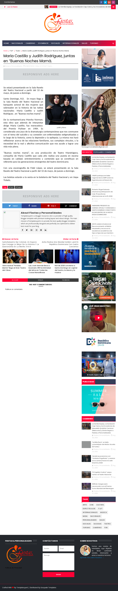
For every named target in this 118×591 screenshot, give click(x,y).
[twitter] (105, 2)
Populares (99, 152)
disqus (40, 280)
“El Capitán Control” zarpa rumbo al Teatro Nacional (101, 473)
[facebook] (101, 2)
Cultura (100, 505)
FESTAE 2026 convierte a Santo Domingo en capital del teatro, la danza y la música (66, 269)
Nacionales (17, 43)
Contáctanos (9, 2)
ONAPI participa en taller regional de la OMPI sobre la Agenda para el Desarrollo (102, 177)
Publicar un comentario (13, 289)
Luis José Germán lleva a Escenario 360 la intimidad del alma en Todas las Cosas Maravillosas (40, 269)
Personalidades (11, 49)
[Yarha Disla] (113, 587)
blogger (15, 280)
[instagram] (113, 2)
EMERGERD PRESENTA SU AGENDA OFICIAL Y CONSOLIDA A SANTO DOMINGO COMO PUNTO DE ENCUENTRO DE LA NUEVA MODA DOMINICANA (104, 210)
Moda (85, 516)
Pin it (53, 206)
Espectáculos (89, 509)
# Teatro (19, 187)
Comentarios (110, 152)
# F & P (11, 187)
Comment (73, 206)
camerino (41, 7)
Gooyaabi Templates (48, 587)
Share (34, 206)
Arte (85, 505)
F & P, (45, 66)
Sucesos (98, 524)
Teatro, (49, 66)
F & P (100, 509)
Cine (92, 505)
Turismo (94, 43)
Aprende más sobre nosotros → (92, 557)
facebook (65, 280)
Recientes (87, 152)
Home (6, 43)
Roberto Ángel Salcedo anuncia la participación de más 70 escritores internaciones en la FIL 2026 (102, 192)
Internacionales (71, 43)
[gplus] (109, 2)
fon (106, 528)
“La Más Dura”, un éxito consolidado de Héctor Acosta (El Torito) (103, 444)
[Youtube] (97, 2)
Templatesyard (22, 587)
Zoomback (43, 43)
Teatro (107, 524)
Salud (84, 43)
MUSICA (103, 512)
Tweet (15, 206)
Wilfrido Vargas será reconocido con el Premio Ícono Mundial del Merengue (103, 486)
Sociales (55, 43)
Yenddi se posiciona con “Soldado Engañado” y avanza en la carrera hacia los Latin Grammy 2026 (103, 459)
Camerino (30, 43)
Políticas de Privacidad (13, 568)
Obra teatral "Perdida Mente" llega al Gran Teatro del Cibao (14, 267)
